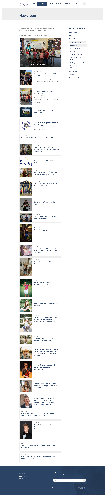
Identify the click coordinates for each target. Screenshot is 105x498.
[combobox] (68, 480)
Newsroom (73, 45)
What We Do (73, 32)
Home (33, 3)
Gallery (72, 51)
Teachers (58, 3)
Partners (67, 3)
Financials (72, 39)
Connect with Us (74, 78)
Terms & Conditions (60, 487)
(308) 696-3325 (26, 476)
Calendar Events (75, 48)
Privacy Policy (52, 487)
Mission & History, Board (77, 29)
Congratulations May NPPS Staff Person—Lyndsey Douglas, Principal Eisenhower (46, 150)
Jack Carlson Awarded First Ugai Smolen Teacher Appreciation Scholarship (45, 427)
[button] (84, 3)
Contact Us (72, 74)
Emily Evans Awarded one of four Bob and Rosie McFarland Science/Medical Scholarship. (45, 320)
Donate (76, 3)
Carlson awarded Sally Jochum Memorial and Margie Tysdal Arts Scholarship (45, 386)
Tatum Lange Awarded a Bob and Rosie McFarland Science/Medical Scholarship (46, 251)
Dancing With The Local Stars (77, 67)
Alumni (51, 3)
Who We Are (42, 3)
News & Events (74, 42)
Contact (21, 478)
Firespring (47, 487)
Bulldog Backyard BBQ (77, 63)
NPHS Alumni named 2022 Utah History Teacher (38, 137)
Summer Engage (75, 57)
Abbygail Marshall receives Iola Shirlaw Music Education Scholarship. (44, 367)
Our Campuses (73, 71)
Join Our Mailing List (76, 54)
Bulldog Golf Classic (76, 60)
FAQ (70, 35)
